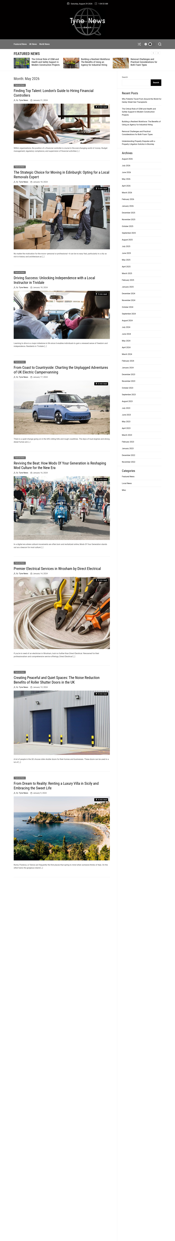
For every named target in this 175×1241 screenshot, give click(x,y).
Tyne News (23, 100)
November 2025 (128, 219)
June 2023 (126, 415)
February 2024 (128, 361)
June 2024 (126, 334)
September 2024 (129, 314)
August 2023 (127, 401)
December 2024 (128, 293)
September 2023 (129, 394)
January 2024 (128, 368)
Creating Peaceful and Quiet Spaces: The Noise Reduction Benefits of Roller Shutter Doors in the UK (57, 679)
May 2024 (126, 341)
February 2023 (128, 442)
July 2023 (126, 408)
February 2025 (128, 280)
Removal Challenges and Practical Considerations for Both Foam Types (94, 62)
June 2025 (126, 253)
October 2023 (127, 388)
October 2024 (127, 307)
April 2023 (126, 428)
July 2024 (126, 327)
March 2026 (127, 192)
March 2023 (127, 435)
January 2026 (128, 206)
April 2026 (126, 186)
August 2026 (127, 159)
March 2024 (127, 354)
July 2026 (126, 165)
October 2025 (127, 226)
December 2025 (128, 213)
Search (125, 77)
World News (44, 44)
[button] (158, 53)
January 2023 (128, 448)
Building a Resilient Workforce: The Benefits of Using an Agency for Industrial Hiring (46, 62)
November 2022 (128, 462)
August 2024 (127, 320)
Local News (127, 483)
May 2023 (126, 421)
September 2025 (129, 233)
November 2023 (128, 381)
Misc (124, 490)
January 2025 (128, 287)
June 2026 (126, 172)
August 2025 (127, 239)
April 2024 (126, 347)
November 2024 (128, 300)
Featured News (20, 44)
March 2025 (127, 273)
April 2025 (126, 267)
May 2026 (126, 179)
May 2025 (126, 260)
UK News (33, 44)
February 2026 (128, 199)
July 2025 (126, 246)
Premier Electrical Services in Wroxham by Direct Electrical (57, 568)
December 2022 (128, 455)
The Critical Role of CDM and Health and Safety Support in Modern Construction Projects (139, 112)
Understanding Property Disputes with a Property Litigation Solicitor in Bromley (145, 62)
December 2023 (128, 374)
